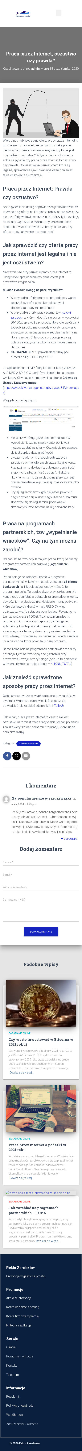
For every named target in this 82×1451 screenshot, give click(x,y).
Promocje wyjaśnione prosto (26, 1276)
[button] (58, 13)
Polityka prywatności (20, 1405)
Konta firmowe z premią (22, 1316)
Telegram (12, 1375)
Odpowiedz (70, 839)
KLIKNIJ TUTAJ (61, 664)
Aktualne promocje (19, 1298)
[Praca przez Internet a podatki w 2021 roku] (41, 1108)
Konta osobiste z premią (22, 1307)
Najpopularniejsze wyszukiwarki (41, 798)
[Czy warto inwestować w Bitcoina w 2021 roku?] (41, 1002)
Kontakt (11, 1365)
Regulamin (13, 1396)
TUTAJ (58, 706)
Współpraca (14, 1415)
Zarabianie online (28, 744)
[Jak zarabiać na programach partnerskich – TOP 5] (38, 1192)
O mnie (11, 1347)
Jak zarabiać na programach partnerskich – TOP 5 (34, 1210)
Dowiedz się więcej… (22, 1072)
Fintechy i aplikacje (18, 1325)
